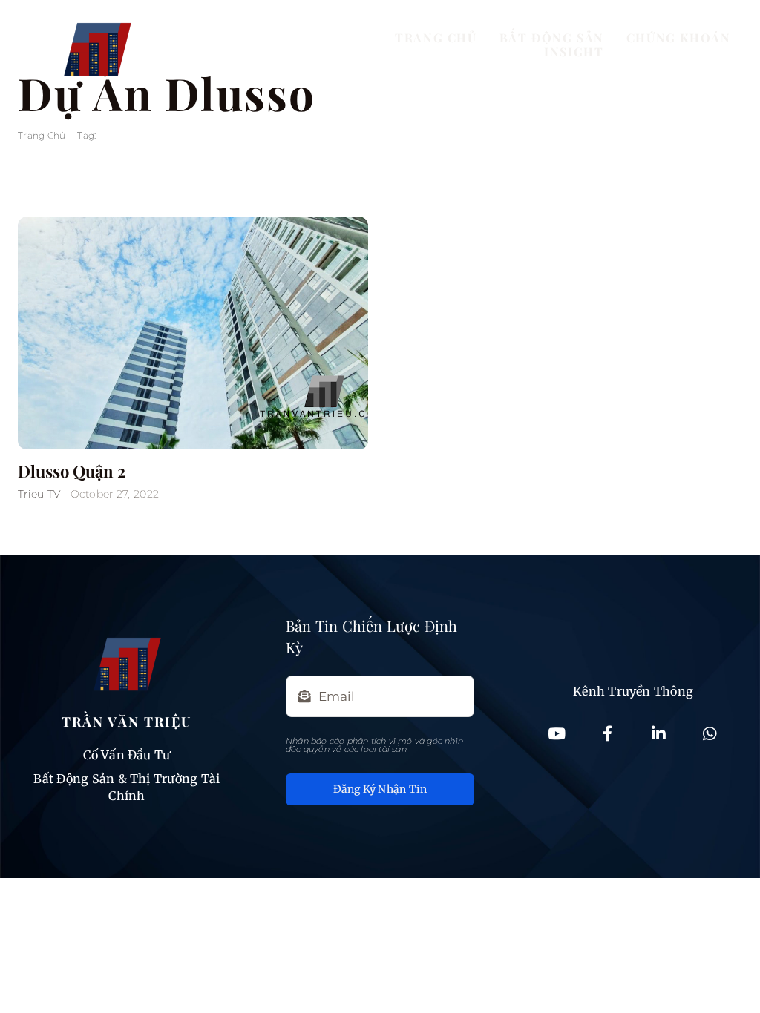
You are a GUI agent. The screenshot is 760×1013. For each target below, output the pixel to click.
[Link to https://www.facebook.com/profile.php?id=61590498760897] (607, 734)
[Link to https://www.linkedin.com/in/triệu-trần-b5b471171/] (658, 734)
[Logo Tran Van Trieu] (97, 13)
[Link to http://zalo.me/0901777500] (709, 734)
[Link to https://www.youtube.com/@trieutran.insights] (556, 734)
